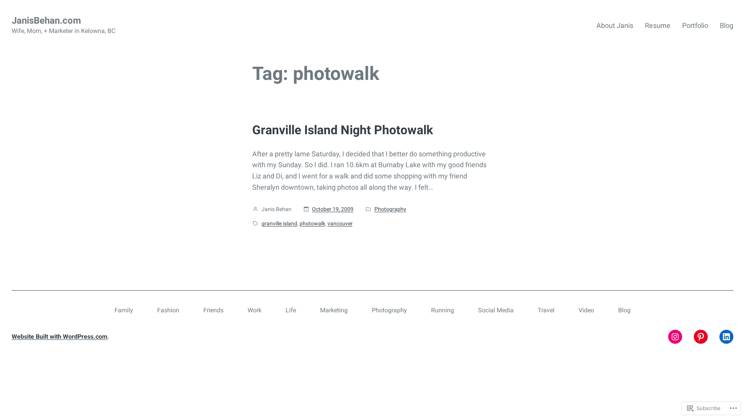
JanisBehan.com (46, 20)
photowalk (312, 223)
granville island (279, 223)
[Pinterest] (701, 337)
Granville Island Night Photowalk (342, 130)
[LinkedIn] (726, 337)
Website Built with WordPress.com (59, 336)
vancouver (340, 223)
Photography (390, 209)
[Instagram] (675, 337)
